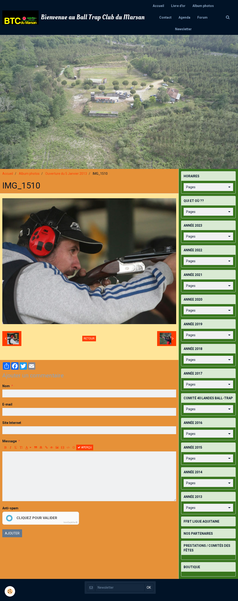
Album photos (203, 6)
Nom (6, 386)
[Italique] (10, 447)
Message (9, 441)
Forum (202, 17)
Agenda (184, 17)
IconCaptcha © (70, 522)
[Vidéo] (63, 447)
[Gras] (5, 447)
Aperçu (86, 447)
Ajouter (12, 533)
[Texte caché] (51, 447)
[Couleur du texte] (28, 447)
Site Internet (11, 423)
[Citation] (35, 447)
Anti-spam (10, 508)
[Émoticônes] (73, 447)
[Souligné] (16, 447)
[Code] (68, 447)
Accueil (158, 6)
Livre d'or (178, 6)
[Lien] (46, 447)
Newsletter (183, 29)
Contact (165, 17)
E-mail (7, 404)
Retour (89, 338)
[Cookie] (10, 591)
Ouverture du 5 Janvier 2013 (66, 173)
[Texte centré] (41, 447)
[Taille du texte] (21, 447)
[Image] (57, 447)
